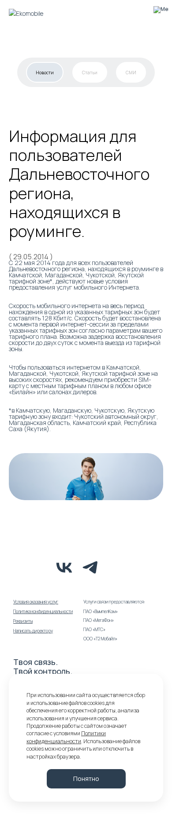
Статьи (89, 72)
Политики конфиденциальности (66, 737)
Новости (45, 72)
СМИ (131, 72)
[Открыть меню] (161, 13)
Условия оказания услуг (35, 602)
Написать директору (33, 631)
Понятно (86, 778)
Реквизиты (23, 621)
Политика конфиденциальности (43, 611)
